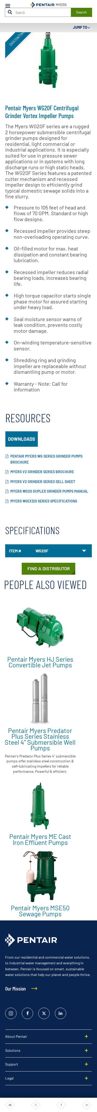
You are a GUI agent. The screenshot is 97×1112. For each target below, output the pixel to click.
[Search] (10, 12)
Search (81, 12)
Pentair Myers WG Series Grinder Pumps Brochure (46, 459)
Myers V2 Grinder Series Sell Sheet (42, 481)
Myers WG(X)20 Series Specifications (43, 501)
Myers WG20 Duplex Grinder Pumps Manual (49, 491)
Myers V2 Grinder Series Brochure (42, 472)
